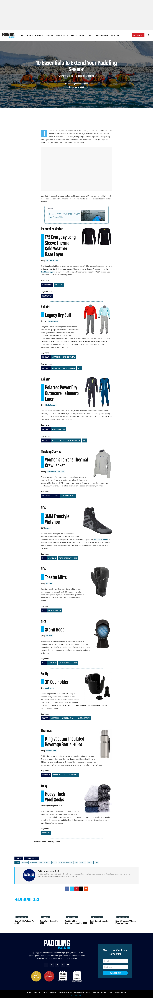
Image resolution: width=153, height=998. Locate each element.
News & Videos (62, 35)
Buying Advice (31, 858)
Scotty (82, 862)
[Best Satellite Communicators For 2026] (76, 911)
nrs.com (48, 528)
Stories (90, 35)
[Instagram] (52, 965)
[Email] (81, 889)
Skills (74, 35)
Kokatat (47, 862)
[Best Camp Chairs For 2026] (101, 911)
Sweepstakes (102, 35)
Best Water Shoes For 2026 (49, 922)
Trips (81, 35)
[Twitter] (72, 889)
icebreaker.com (52, 260)
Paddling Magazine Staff (77, 84)
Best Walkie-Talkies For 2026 (24, 922)
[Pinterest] (76, 889)
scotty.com (49, 688)
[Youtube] (68, 965)
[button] (148, 36)
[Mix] (86, 889)
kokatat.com (53, 321)
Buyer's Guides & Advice (32, 35)
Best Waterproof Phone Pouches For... (125, 922)
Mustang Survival (66, 862)
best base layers (48, 272)
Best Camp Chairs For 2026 (99, 922)
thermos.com (50, 750)
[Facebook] (67, 889)
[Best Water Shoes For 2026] (51, 911)
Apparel (45, 917)
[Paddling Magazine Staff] (29, 875)
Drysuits (24, 862)
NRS (76, 862)
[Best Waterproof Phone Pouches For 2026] (127, 911)
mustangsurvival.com (55, 471)
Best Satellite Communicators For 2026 (76, 922)
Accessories (22, 917)
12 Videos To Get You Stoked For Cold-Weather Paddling (64, 215)
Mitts (54, 862)
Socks (89, 862)
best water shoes (101, 539)
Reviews (49, 35)
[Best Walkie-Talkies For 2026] (26, 911)
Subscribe (138, 35)
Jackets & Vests (36, 862)
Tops (96, 862)
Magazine (115, 35)
